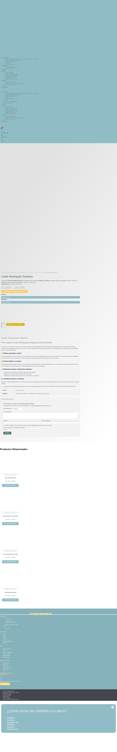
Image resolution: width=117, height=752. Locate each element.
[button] (31, 89)
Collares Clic (8, 63)
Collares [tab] (10, 718)
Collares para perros (9, 272)
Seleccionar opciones (10, 485)
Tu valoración (7, 412)
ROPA (4, 71)
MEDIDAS (4, 299)
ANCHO (3, 294)
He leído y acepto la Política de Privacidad (11, 681)
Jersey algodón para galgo (11, 75)
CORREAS (5, 65)
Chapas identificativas (10, 82)
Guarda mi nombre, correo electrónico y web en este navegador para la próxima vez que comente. (28, 425)
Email (1, 679)
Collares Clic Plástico (10, 64)
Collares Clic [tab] (12, 722)
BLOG (4, 86)
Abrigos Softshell (9, 72)
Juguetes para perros (10, 84)
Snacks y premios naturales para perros (14, 83)
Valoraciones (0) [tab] (23, 338)
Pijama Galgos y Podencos (11, 76)
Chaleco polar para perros (11, 73)
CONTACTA (5, 87)
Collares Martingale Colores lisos (13, 60)
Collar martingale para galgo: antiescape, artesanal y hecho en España (21, 59)
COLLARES (5, 57)
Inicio (2, 272)
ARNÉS (4, 69)
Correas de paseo (9, 68)
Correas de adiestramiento (11, 67)
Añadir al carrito (15, 324)
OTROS (4, 80)
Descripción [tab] (4, 338)
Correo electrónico (46, 420)
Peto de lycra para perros (11, 79)
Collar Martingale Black (10, 61)
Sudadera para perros (10, 77)
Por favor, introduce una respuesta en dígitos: (14, 427)
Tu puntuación (7, 408)
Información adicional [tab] (13, 338)
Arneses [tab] (10, 720)
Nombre (5, 420)
